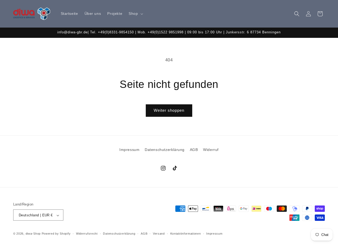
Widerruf (211, 149)
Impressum (129, 149)
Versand (159, 233)
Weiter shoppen (169, 110)
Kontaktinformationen (185, 233)
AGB (194, 149)
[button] (135, 13)
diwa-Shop (33, 233)
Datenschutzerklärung (165, 149)
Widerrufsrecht (87, 233)
